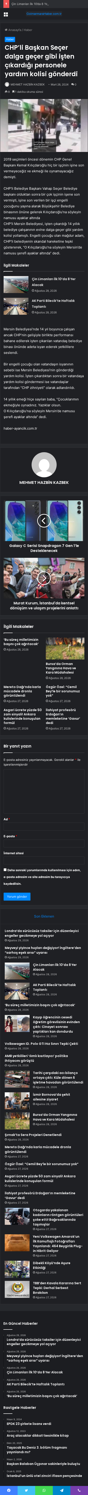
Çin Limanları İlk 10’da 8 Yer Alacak (35, 4)
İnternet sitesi (14, 853)
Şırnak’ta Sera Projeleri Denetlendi (33, 1135)
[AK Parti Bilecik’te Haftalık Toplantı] (16, 306)
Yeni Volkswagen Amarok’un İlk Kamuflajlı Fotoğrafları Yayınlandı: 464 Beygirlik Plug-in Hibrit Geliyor (58, 1243)
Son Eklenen (44, 916)
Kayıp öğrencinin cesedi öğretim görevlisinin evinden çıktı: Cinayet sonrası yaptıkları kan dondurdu (56, 1024)
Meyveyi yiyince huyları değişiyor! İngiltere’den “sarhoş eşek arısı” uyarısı (43, 950)
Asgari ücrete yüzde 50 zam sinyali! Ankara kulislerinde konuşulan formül (23, 716)
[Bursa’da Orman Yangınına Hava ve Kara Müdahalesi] (65, 648)
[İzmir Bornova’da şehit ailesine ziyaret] (17, 1100)
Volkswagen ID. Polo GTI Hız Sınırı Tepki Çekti (41, 1043)
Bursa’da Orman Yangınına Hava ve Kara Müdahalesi (61, 668)
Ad (7, 819)
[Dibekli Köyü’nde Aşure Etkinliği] (17, 1269)
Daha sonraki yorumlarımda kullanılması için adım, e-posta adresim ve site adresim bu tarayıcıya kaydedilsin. (42, 876)
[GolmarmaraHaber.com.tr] (44, 13)
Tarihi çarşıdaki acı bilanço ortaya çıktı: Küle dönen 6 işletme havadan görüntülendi (58, 1078)
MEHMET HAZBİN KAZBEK (28, 84)
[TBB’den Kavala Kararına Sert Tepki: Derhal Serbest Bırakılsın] (17, 1289)
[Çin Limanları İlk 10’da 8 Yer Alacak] (16, 284)
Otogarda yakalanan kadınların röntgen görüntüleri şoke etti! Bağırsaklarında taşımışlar (58, 1217)
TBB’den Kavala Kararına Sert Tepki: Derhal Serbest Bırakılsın (57, 1288)
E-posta (10, 836)
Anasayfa (14, 30)
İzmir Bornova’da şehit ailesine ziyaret (51, 1097)
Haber (28, 30)
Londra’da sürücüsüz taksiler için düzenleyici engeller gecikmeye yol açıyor (42, 933)
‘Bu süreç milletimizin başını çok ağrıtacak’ (21, 641)
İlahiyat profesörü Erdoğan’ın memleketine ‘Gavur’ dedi (63, 716)
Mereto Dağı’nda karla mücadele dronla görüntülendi (22, 691)
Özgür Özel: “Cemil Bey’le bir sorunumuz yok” (63, 691)
